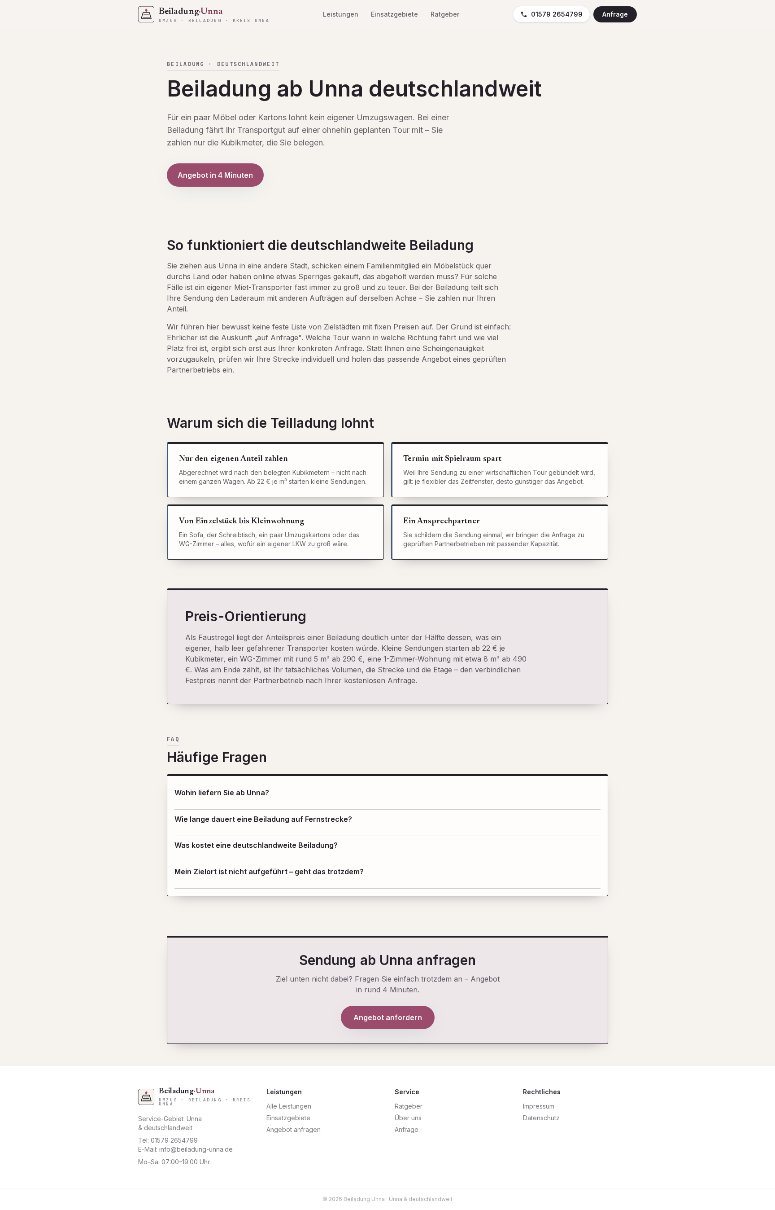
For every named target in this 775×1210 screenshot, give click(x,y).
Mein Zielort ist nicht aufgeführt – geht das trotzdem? (269, 871)
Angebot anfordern (387, 1017)
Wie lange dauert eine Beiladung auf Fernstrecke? (263, 819)
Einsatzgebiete (394, 14)
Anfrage (615, 14)
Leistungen (340, 14)
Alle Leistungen (288, 1106)
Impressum (538, 1106)
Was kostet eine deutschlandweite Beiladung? (256, 845)
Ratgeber (445, 14)
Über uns (408, 1118)
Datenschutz (541, 1118)
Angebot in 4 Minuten (215, 175)
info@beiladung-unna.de (196, 1149)
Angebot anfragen (293, 1129)
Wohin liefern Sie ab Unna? (221, 792)
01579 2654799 (557, 14)
